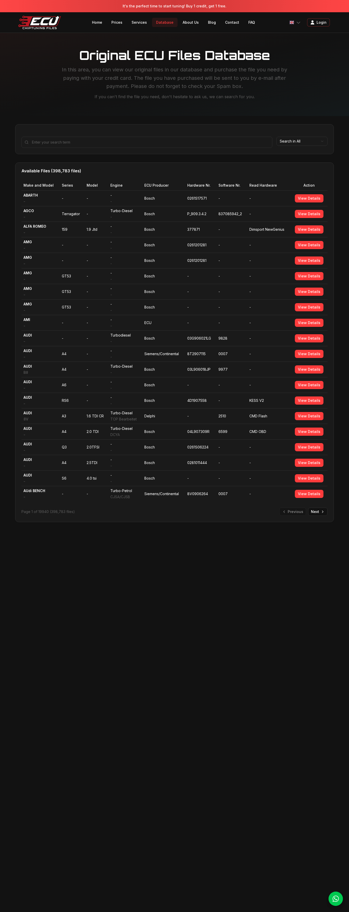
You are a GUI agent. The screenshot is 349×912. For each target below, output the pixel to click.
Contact (232, 22)
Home (97, 22)
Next (315, 511)
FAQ (251, 22)
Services (139, 22)
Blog (212, 22)
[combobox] (302, 141)
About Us (191, 22)
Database (164, 22)
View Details (309, 198)
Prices (116, 22)
